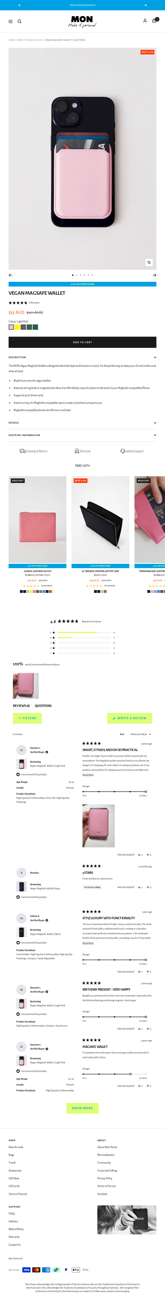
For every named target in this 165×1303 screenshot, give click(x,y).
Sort (122, 734)
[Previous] (10, 275)
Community (104, 1162)
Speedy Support (134, 451)
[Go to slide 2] (76, 275)
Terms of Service (18, 1194)
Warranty (85, 451)
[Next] (154, 275)
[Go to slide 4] (84, 275)
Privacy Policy (104, 1178)
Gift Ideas (14, 1178)
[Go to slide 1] (72, 275)
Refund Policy (16, 1229)
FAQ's (12, 1213)
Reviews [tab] (21, 706)
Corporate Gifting (107, 1170)
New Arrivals (16, 1147)
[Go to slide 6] (92, 275)
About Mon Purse (107, 1147)
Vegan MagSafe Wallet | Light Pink (47, 766)
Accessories (15, 1170)
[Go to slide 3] (80, 275)
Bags (11, 1155)
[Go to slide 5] (88, 275)
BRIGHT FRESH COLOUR (30, 40)
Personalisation (106, 1155)
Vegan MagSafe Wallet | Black (45, 934)
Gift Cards (14, 1186)
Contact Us (15, 1244)
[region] (26, 686)
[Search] (19, 21)
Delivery (13, 1221)
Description (17, 357)
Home (12, 40)
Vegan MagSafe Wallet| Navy (45, 888)
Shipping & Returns (36, 451)
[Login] (145, 21)
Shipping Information (24, 435)
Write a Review (134, 720)
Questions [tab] (43, 706)
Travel (12, 1162)
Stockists (102, 1194)
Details (14, 422)
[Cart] (154, 21)
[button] (24, 303)
